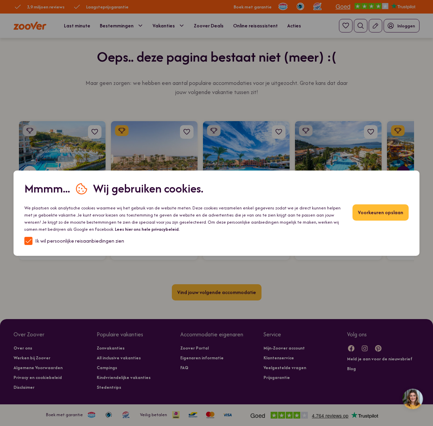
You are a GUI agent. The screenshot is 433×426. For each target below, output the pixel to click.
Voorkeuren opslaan (380, 212)
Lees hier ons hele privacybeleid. (147, 229)
